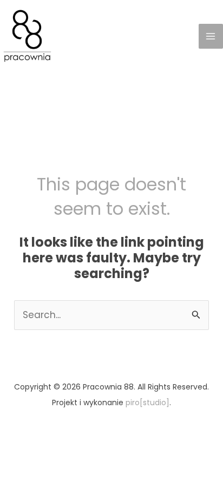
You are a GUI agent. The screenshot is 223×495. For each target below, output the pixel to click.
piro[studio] (147, 402)
